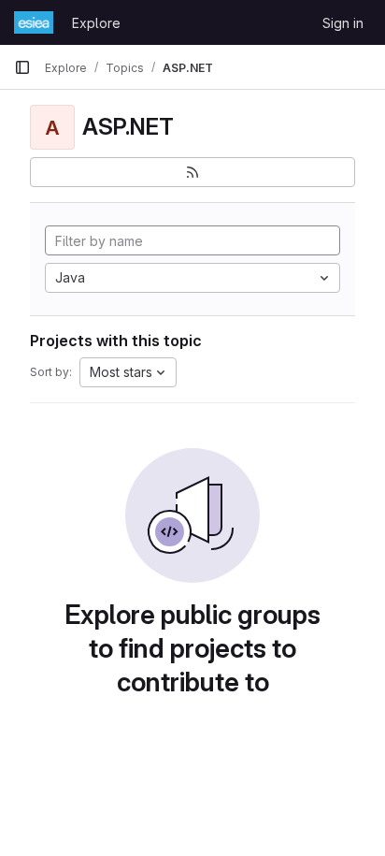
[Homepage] (33, 22)
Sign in (343, 23)
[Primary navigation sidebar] (22, 67)
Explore (96, 23)
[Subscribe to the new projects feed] (192, 172)
